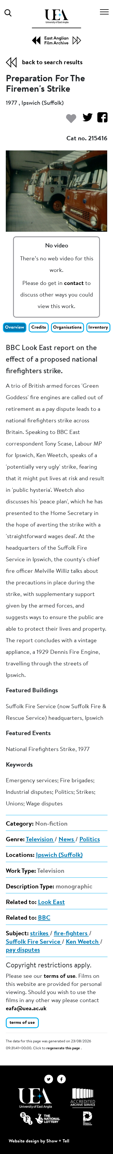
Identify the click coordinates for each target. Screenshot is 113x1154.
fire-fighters (71, 934)
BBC (44, 918)
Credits (38, 327)
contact (74, 283)
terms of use (59, 976)
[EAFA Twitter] (50, 1079)
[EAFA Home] (56, 27)
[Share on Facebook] (100, 120)
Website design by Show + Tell (39, 1141)
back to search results (52, 63)
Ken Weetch (83, 942)
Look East (51, 902)
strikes (40, 934)
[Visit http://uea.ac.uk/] (35, 1098)
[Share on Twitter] (85, 120)
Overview (14, 327)
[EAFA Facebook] (63, 1079)
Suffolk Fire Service (34, 942)
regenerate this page (63, 1048)
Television (40, 840)
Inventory (98, 327)
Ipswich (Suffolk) (59, 855)
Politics (89, 840)
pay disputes (23, 950)
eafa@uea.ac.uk (26, 1009)
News (67, 840)
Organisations (67, 327)
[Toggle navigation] (104, 12)
